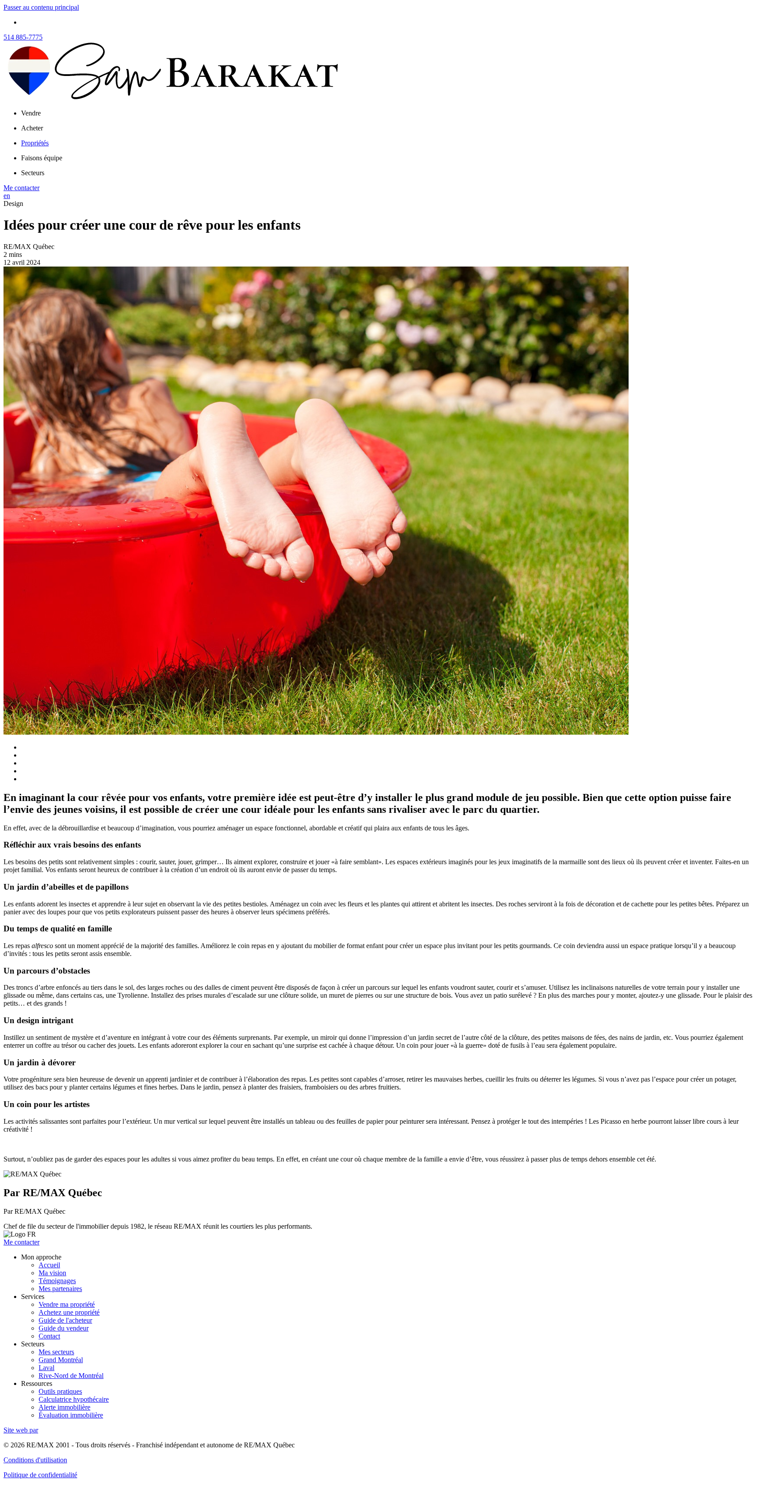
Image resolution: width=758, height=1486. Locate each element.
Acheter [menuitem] (32, 128)
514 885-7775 (23, 37)
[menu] (387, 113)
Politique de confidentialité (40, 1475)
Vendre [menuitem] (31, 113)
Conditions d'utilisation (35, 1460)
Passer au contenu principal (41, 7)
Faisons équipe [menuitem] (41, 158)
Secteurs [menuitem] (32, 173)
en (7, 195)
